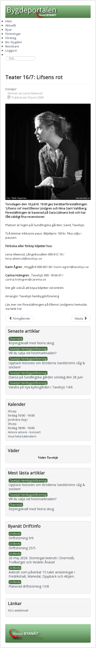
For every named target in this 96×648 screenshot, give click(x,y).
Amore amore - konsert (24, 432)
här (19, 309)
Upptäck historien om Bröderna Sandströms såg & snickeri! (47, 487)
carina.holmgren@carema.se (25, 279)
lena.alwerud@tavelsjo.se (23, 258)
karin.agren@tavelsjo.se (71, 267)
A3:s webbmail (18, 610)
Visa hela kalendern (22, 436)
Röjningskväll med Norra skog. (32, 509)
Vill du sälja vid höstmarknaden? (32, 499)
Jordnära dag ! (18, 419)
